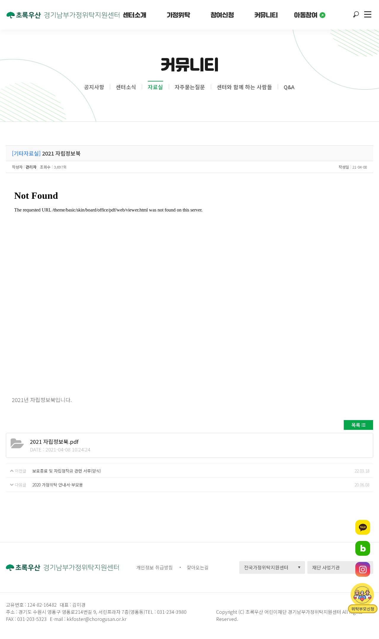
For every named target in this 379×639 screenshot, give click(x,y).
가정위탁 (178, 15)
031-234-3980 (171, 611)
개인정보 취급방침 (154, 567)
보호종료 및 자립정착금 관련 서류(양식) (66, 471)
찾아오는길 (198, 567)
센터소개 (134, 15)
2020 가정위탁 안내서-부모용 (57, 485)
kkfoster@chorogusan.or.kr (96, 618)
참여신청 (222, 15)
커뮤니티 (265, 15)
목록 (355, 424)
